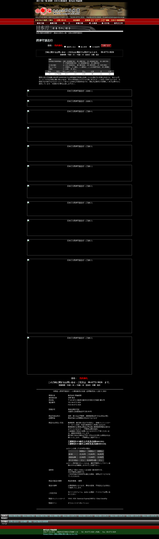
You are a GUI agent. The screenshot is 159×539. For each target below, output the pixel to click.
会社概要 (76, 20)
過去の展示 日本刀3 (101, 516)
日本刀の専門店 (79, 10)
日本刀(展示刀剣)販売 (66, 23)
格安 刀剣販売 (40, 23)
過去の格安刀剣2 (28, 516)
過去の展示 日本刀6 (149, 516)
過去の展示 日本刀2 (85, 516)
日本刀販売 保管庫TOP (43, 33)
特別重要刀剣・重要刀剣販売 (53, 23)
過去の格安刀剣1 (15, 516)
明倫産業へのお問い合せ (61, 20)
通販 (97, 20)
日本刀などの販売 (43, 20)
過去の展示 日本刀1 (70, 516)
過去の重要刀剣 (55, 516)
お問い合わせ (14, 521)
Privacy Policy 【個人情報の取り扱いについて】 (60, 534)
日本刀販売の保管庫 (40, 521)
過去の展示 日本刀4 (117, 516)
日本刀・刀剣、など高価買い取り (118, 20)
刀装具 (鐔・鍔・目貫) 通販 (92, 23)
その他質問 (96, 47)
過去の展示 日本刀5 (133, 516)
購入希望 (84, 47)
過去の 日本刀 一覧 (60, 33)
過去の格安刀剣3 (42, 516)
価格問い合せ (71, 47)
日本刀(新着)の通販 (79, 23)
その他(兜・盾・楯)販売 (105, 23)
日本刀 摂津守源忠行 (75, 33)
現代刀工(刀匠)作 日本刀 (118, 23)
